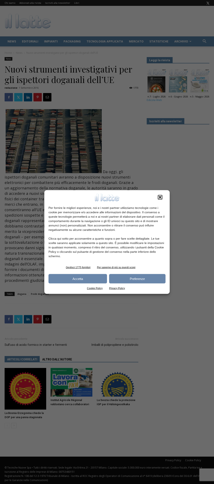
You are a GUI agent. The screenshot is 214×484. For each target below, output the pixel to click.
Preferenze (137, 278)
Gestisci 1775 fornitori (78, 267)
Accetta (78, 278)
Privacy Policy (117, 288)
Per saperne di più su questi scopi (116, 267)
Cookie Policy (95, 288)
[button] (160, 197)
